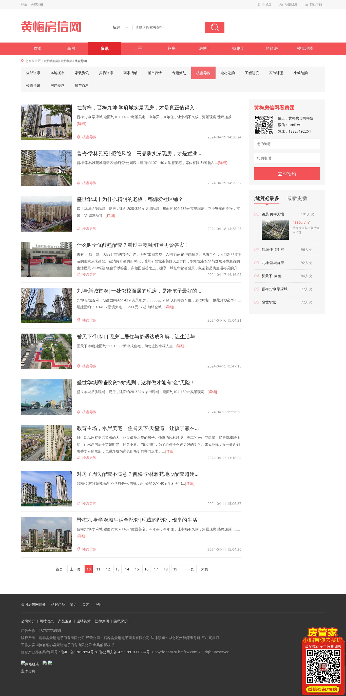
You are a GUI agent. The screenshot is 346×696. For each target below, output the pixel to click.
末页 (204, 569)
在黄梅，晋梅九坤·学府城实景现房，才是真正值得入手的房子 (140, 107)
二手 (138, 48)
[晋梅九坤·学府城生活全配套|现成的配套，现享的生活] (46, 534)
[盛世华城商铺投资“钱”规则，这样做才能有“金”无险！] (46, 397)
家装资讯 (82, 72)
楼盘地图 (305, 48)
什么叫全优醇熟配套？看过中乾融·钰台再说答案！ (133, 245)
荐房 (171, 48)
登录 (24, 4)
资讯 (105, 48)
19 (175, 569)
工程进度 (252, 72)
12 (108, 569)
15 (137, 569)
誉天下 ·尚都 (271, 275)
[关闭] (342, 630)
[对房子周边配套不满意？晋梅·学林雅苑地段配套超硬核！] (46, 488)
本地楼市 (57, 72)
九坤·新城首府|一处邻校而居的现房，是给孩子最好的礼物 (140, 291)
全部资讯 (33, 72)
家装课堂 (276, 72)
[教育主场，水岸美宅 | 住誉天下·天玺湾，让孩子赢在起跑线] (46, 443)
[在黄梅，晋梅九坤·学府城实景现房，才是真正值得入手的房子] (46, 122)
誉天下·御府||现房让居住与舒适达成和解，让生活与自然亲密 (140, 336)
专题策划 (179, 72)
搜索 (214, 27)
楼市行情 (155, 72)
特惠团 (238, 48)
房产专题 (57, 85)
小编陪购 (301, 72)
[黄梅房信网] (54, 27)
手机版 (267, 4)
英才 (85, 604)
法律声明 (102, 621)
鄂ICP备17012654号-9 (79, 651)
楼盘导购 (203, 72)
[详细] (81, 123)
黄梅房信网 (51, 61)
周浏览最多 (266, 198)
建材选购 (228, 72)
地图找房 (291, 4)
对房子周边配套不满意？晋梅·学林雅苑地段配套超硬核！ (140, 474)
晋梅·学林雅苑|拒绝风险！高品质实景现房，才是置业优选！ (140, 153)
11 (98, 569)
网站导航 (316, 4)
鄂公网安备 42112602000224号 (124, 651)
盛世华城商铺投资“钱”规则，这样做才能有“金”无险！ (136, 382)
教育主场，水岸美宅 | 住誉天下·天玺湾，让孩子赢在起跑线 (140, 428)
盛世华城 (269, 302)
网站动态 (47, 621)
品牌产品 (58, 604)
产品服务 (65, 621)
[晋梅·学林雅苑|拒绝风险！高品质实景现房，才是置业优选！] (46, 168)
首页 (38, 48)
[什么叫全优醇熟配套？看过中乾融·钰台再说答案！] (46, 259)
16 (146, 569)
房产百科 (82, 85)
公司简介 (28, 621)
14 (127, 569)
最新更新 (297, 198)
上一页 (75, 569)
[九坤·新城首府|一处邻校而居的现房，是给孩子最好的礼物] (46, 305)
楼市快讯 (33, 85)
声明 (98, 604)
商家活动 (130, 72)
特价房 (272, 48)
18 (166, 569)
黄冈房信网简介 (33, 604)
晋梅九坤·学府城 (274, 288)
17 (156, 569)
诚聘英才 (83, 621)
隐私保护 (120, 621)
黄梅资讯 (106, 72)
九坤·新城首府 (273, 262)
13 (118, 569)
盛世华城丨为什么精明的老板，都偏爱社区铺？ (130, 199)
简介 (73, 604)
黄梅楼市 (67, 61)
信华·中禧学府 (273, 249)
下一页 (188, 569)
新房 (71, 48)
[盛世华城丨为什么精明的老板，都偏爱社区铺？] (46, 214)
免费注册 (37, 4)
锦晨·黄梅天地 (273, 214)
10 (89, 569)
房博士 (205, 48)
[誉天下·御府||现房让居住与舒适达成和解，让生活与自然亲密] (46, 351)
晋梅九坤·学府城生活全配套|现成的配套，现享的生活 (137, 520)
